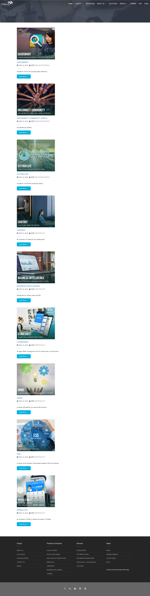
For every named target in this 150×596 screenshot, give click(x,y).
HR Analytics (80, 566)
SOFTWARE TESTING (83, 554)
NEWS (108, 550)
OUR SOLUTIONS (52, 550)
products (41, 233)
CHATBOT (49, 573)
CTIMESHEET (51, 566)
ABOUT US (20, 550)
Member (19, 566)
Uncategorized (43, 65)
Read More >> (23, 76)
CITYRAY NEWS (111, 558)
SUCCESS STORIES (22, 558)
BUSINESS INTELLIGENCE (54, 570)
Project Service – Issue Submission (86, 562)
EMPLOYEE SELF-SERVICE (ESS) (56, 558)
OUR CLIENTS (21, 554)
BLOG (108, 562)
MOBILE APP (50, 562)
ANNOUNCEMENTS (112, 554)
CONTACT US (21, 562)
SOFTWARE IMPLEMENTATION (85, 558)
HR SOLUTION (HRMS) (53, 554)
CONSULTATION (81, 550)
